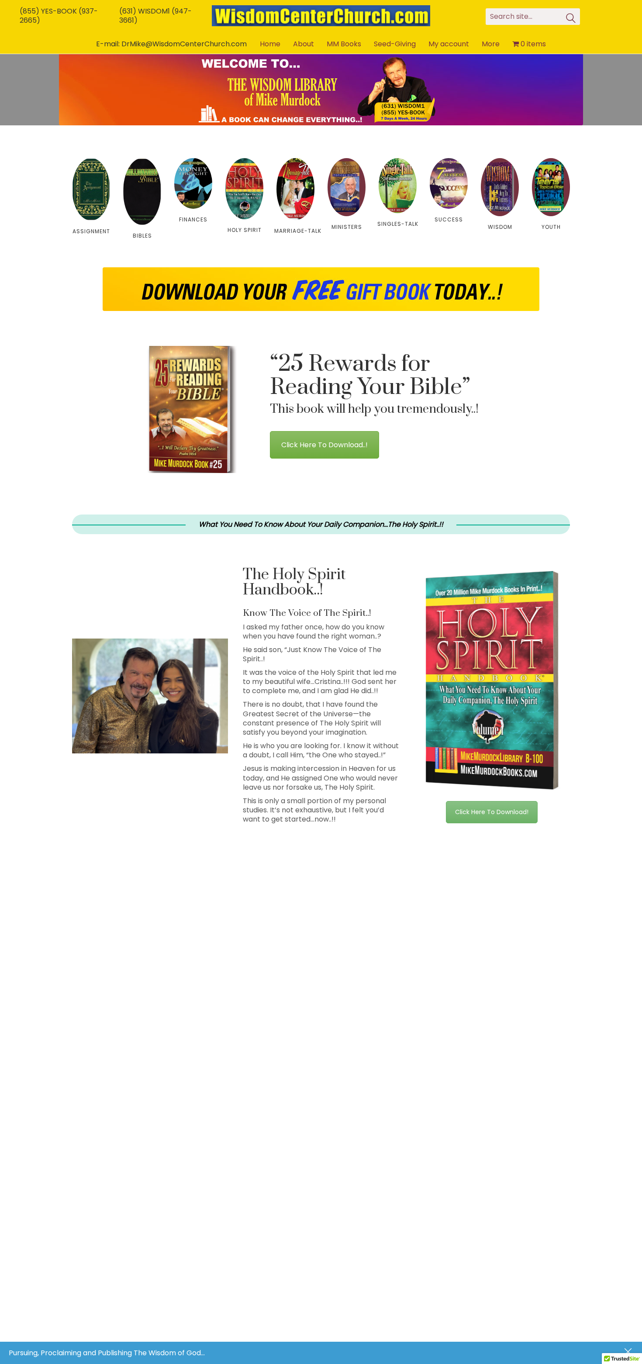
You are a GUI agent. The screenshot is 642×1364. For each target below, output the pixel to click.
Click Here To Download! (491, 812)
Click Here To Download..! (324, 445)
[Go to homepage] (321, 15)
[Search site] (571, 19)
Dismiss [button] (629, 1352)
